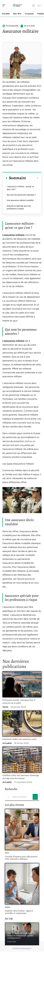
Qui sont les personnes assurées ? (21, 195)
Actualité (7, 743)
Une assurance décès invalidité (20, 200)
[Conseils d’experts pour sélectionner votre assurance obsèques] (22, 829)
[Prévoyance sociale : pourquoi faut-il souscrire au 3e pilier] (22, 684)
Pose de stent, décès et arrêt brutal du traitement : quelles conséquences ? (20, 935)
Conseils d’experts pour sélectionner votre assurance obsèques (21, 857)
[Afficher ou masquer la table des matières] (32, 177)
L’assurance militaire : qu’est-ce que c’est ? (20, 187)
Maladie (7, 907)
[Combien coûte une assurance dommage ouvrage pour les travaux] (22, 760)
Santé (5, 707)
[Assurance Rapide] (18, 5)
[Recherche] (33, 5)
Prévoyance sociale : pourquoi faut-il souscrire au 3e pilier (18, 701)
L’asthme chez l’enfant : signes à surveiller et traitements (19, 912)
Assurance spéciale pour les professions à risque (19, 207)
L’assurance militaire (13, 234)
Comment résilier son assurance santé (19, 739)
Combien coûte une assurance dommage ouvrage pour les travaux (20, 777)
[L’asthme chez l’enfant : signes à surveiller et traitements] (22, 883)
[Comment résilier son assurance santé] (22, 723)
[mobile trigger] (4, 5)
